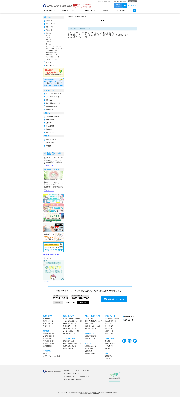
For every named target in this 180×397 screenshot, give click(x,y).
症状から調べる (50, 24)
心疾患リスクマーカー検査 (51, 356)
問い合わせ (120, 10)
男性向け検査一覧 (48, 333)
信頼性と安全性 (90, 353)
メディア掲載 (109, 346)
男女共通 (48, 39)
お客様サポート (88, 10)
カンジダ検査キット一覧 (52, 57)
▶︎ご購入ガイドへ (48, 165)
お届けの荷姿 (89, 323)
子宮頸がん (108, 356)
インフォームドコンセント (71, 373)
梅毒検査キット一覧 (51, 54)
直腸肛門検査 (47, 346)
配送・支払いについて (52, 97)
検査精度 (106, 10)
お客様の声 (49, 123)
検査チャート (109, 331)
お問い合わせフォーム (116, 299)
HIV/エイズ (108, 358)
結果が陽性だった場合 (52, 116)
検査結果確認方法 (90, 336)
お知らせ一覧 (107, 1)
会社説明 (108, 348)
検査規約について (84, 376)
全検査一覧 (49, 20)
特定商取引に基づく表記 (82, 370)
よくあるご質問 (115, 1)
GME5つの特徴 (110, 343)
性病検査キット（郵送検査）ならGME (76, 16)
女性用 (48, 37)
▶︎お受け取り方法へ (49, 191)
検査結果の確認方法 (52, 106)
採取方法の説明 (68, 348)
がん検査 (48, 62)
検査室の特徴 (89, 348)
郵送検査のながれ (69, 341)
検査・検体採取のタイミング (72, 343)
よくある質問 (50, 126)
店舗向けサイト (132, 1)
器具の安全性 (50, 142)
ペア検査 (48, 42)
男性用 (48, 35)
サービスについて (68, 10)
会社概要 (108, 341)
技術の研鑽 (88, 351)
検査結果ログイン (130, 316)
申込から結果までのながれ (54, 94)
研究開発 (48, 146)
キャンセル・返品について (93, 328)
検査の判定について (52, 109)
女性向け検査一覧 (48, 336)
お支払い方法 (89, 318)
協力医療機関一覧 (110, 321)
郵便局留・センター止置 (92, 326)
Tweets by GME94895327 (51, 254)
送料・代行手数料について (93, 321)
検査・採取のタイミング (53, 103)
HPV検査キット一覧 (51, 50)
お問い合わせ (123, 1)
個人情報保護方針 (69, 376)
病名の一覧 (49, 30)
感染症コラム (50, 132)
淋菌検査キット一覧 (51, 52)
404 (87, 16)
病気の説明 (49, 129)
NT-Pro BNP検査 (51, 65)
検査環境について (90, 346)
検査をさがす (48, 10)
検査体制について (51, 139)
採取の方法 (49, 100)
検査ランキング (50, 27)
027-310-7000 (81, 298)
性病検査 (48, 33)
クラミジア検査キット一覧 (53, 46)
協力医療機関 (50, 119)
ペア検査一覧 (47, 338)
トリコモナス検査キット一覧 (54, 48)
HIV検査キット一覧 (51, 59)
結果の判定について (91, 338)
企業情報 (100, 1)
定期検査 (48, 44)
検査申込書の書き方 (69, 346)
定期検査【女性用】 (49, 343)
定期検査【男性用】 (49, 341)
